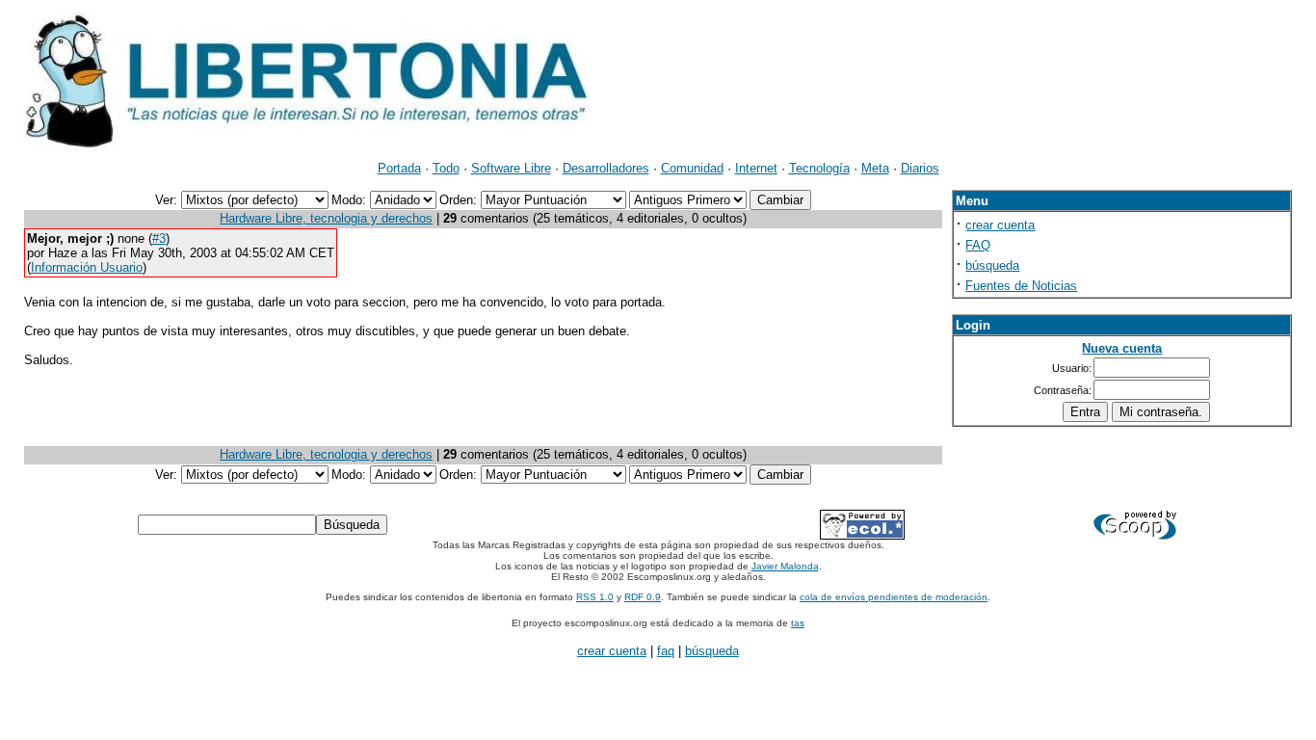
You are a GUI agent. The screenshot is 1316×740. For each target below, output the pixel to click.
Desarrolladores (606, 168)
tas (797, 623)
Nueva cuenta (1122, 348)
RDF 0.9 (642, 597)
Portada (399, 168)
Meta (875, 168)
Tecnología (819, 168)
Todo (446, 168)
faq (665, 651)
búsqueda (992, 265)
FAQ (977, 245)
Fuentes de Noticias (1021, 285)
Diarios (920, 168)
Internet (756, 168)
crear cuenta (1000, 225)
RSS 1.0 (595, 597)
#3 (159, 238)
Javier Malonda (785, 566)
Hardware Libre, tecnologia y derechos (326, 218)
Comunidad (692, 168)
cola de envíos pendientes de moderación (893, 597)
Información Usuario (87, 267)
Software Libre (511, 168)
